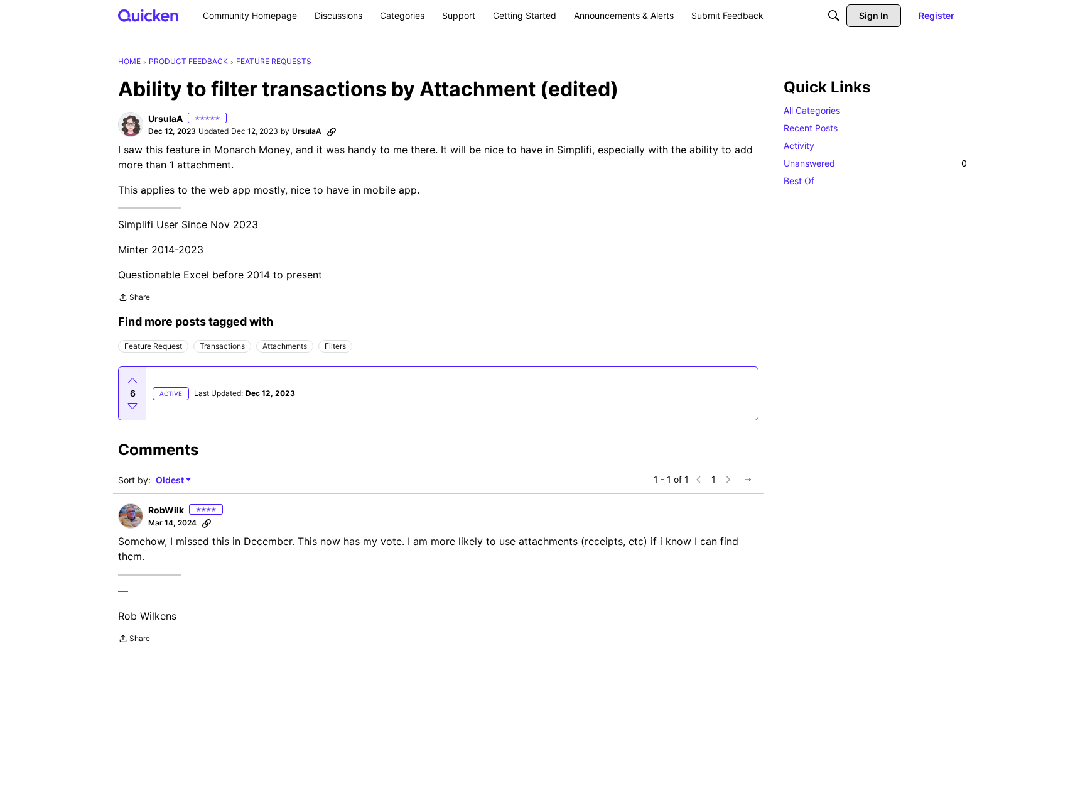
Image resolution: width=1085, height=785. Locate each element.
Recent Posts (811, 128)
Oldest (171, 480)
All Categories (812, 110)
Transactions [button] (222, 346)
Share (134, 298)
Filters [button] (335, 346)
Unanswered (875, 163)
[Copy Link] (331, 131)
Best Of (799, 180)
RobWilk (166, 510)
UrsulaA (165, 118)
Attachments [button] (284, 346)
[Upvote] (132, 380)
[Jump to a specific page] (748, 479)
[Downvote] (132, 406)
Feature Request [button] (153, 346)
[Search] (834, 15)
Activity (799, 145)
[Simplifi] (148, 15)
